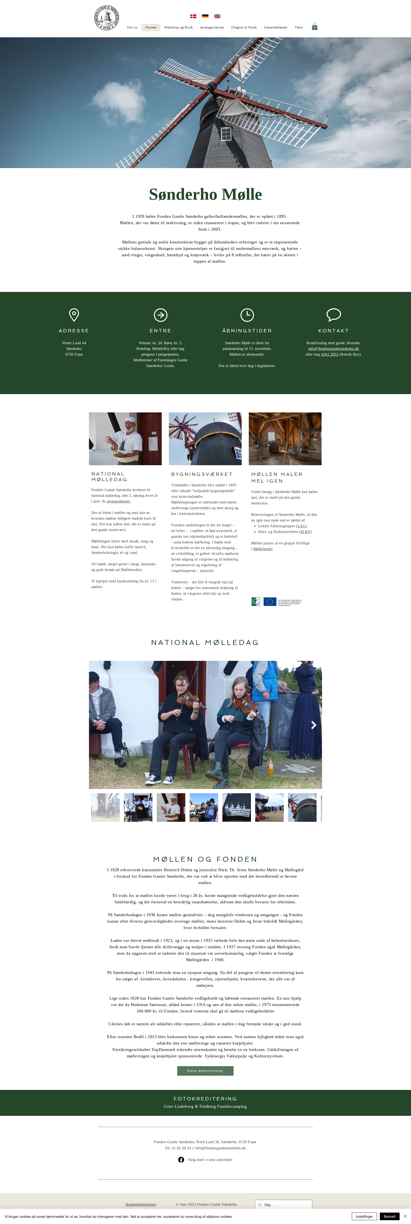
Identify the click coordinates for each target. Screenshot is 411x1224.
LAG (302, 526)
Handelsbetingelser (141, 1204)
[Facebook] (181, 1160)
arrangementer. (119, 501)
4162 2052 (329, 354)
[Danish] (193, 16)
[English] (217, 16)
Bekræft (390, 1216)
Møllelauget (262, 549)
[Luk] (405, 1216)
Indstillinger (364, 1216)
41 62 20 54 (181, 1148)
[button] (315, 26)
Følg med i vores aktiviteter (210, 1160)
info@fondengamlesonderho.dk (333, 349)
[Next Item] (314, 725)
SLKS (305, 532)
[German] (205, 16)
